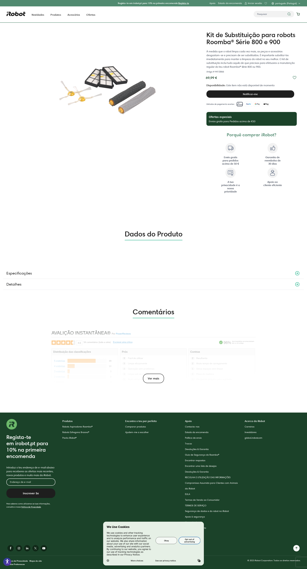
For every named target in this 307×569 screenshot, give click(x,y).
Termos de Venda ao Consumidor (202, 499)
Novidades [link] (38, 14)
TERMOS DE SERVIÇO (195, 505)
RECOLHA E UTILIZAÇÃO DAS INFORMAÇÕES (208, 477)
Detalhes (13, 284)
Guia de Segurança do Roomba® (202, 454)
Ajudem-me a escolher (137, 432)
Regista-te (183, 3)
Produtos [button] (56, 14)
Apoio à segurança (195, 516)
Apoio (212, 3)
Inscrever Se (31, 493)
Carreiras (249, 426)
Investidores (250, 432)
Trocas (188, 443)
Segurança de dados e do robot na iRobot (207, 511)
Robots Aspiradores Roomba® (77, 426)
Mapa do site (35, 561)
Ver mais (153, 378)
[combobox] (274, 14)
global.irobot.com (253, 437)
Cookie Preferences (15, 564)
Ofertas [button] (90, 14)
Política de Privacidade (31, 507)
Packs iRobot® (69, 437)
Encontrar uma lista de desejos (200, 466)
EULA (187, 494)
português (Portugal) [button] (286, 3)
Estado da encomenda (230, 3)
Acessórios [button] (73, 14)
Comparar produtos (135, 426)
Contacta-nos (192, 426)
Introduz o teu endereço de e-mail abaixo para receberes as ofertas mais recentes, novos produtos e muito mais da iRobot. (30, 471)
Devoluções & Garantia (197, 449)
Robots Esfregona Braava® (75, 432)
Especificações (19, 273)
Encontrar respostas (195, 460)
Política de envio (193, 437)
